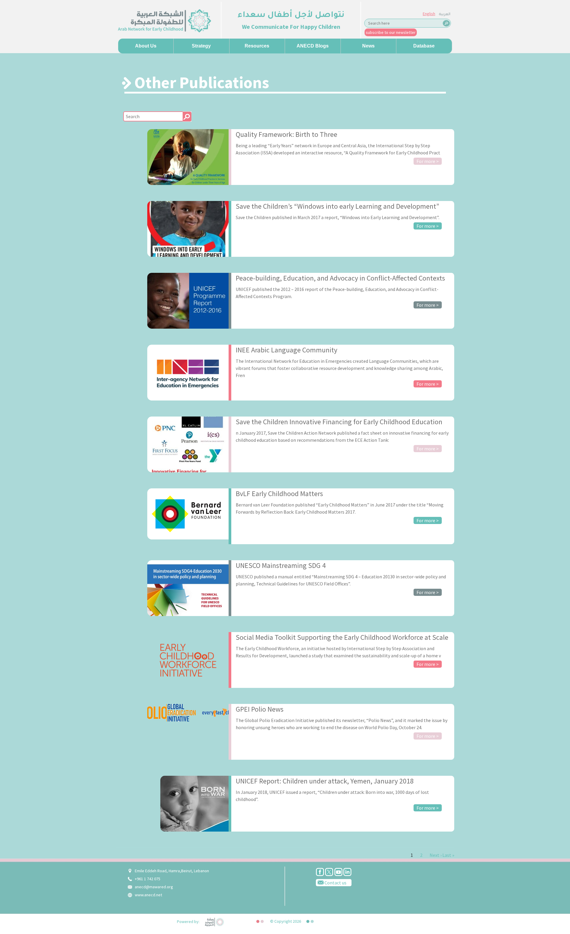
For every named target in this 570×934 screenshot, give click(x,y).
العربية (444, 14)
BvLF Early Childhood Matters (279, 493)
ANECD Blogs (313, 45)
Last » (448, 855)
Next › (435, 855)
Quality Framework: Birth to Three (286, 134)
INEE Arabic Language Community (286, 349)
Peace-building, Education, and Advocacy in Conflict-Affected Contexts (340, 278)
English (429, 13)
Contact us (335, 883)
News (368, 45)
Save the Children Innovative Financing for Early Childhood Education (339, 421)
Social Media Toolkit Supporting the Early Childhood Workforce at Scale (342, 637)
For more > (428, 161)
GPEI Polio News (260, 709)
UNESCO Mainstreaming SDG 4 (281, 565)
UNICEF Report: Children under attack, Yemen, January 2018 (325, 781)
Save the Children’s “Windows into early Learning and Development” (337, 206)
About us (145, 45)
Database (424, 45)
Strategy (201, 45)
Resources (257, 45)
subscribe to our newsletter (391, 32)
